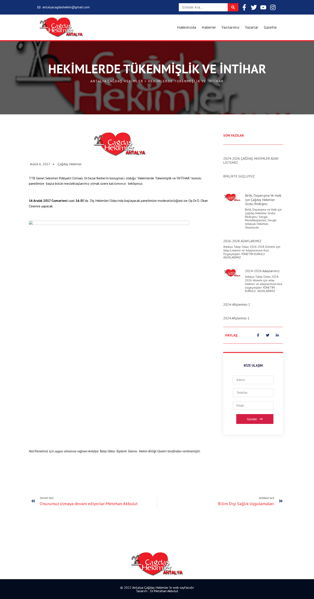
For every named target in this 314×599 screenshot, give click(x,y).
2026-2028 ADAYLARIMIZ (242, 241)
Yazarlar (251, 27)
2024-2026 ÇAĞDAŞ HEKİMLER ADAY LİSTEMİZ (251, 160)
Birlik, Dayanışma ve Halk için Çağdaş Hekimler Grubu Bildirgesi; (263, 199)
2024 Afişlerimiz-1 (236, 318)
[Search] (233, 7)
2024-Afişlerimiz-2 (236, 304)
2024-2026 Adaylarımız (262, 271)
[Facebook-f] (244, 7)
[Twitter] (254, 7)
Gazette (270, 27)
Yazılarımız (230, 27)
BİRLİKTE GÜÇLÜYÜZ (239, 176)
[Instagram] (273, 7)
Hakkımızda (186, 27)
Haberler (209, 27)
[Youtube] (263, 7)
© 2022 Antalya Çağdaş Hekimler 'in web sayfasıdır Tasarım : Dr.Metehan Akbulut (157, 589)
